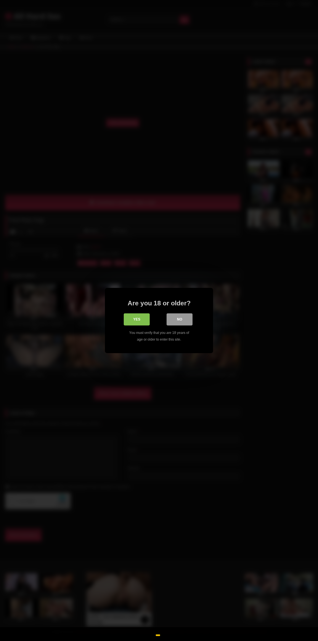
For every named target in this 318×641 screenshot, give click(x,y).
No (179, 319)
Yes (136, 319)
